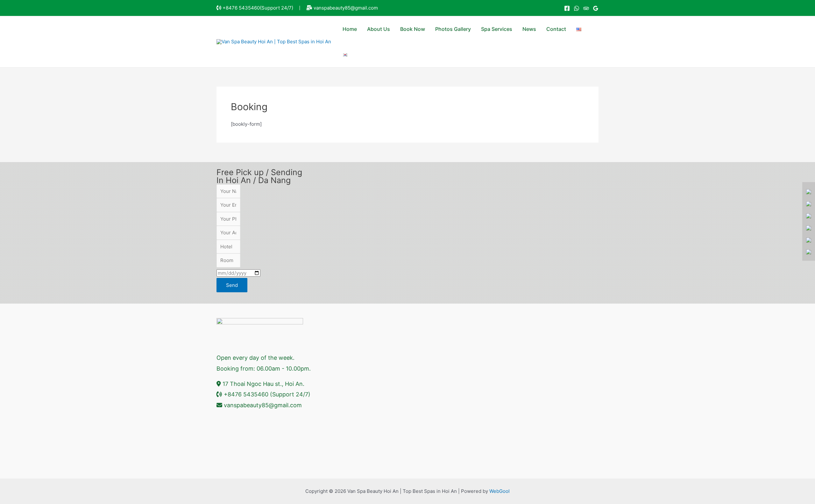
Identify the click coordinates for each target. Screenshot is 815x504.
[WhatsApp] (576, 8)
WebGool (499, 491)
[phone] (808, 215)
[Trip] (586, 8)
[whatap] (808, 203)
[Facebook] (567, 8)
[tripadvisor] (808, 252)
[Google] (596, 8)
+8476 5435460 (241, 8)
